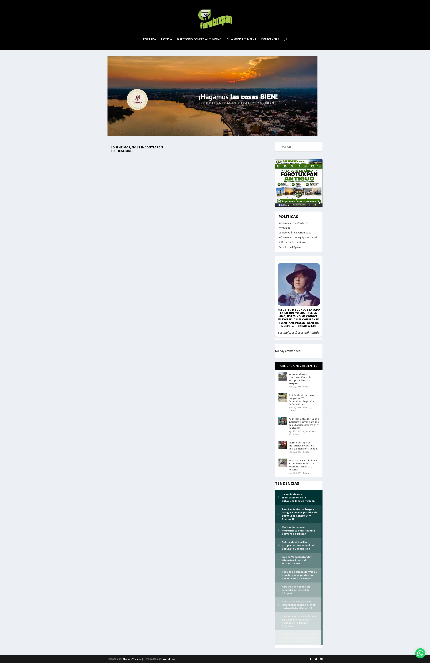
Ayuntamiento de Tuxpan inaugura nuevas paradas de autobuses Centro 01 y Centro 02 (304, 423)
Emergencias (270, 39)
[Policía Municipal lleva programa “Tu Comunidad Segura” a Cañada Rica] (282, 397)
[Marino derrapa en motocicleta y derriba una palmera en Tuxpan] (282, 445)
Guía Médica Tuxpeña (241, 39)
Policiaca (307, 386)
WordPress (169, 658)
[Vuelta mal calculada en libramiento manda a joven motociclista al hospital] (282, 463)
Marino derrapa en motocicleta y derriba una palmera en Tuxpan (303, 445)
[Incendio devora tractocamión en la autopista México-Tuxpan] (282, 376)
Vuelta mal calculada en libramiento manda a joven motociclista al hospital (303, 465)
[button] (420, 653)
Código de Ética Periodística (294, 232)
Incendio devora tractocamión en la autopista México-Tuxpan (300, 379)
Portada (149, 39)
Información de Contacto (293, 223)
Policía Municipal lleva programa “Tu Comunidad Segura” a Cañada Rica (301, 400)
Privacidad (284, 227)
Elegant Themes (132, 658)
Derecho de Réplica (289, 247)
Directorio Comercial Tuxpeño (199, 39)
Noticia (166, 39)
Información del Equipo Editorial (297, 237)
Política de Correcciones (292, 242)
